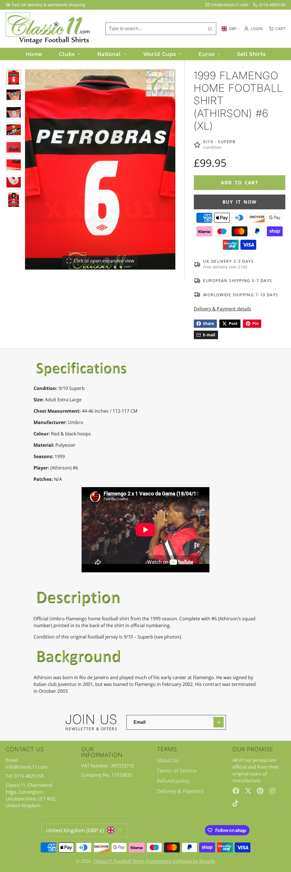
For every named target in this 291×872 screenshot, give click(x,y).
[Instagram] (272, 790)
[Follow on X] (248, 790)
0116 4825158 (272, 4)
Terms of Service (177, 770)
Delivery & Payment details (222, 309)
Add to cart (239, 183)
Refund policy (173, 780)
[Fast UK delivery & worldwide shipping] (45, 5)
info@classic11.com (229, 4)
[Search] (210, 29)
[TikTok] (235, 803)
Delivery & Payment (180, 791)
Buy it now (240, 202)
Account (253, 28)
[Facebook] (235, 790)
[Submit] (218, 722)
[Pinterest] (260, 790)
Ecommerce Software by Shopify (180, 861)
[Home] (48, 28)
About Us (168, 760)
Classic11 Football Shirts (119, 861)
